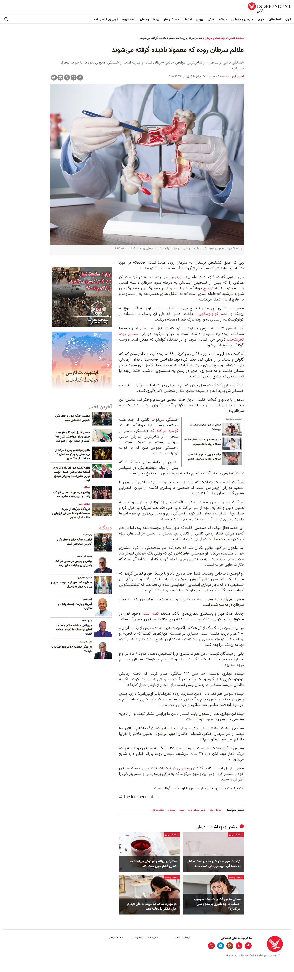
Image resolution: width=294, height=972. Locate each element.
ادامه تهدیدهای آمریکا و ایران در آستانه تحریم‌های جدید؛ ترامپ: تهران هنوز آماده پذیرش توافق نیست (71, 474)
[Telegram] (220, 945)
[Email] (60, 78)
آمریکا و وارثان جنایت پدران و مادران (75, 606)
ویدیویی (175, 277)
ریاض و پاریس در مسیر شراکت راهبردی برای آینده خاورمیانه (71, 494)
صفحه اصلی (236, 38)
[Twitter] (67, 78)
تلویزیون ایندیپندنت (106, 19)
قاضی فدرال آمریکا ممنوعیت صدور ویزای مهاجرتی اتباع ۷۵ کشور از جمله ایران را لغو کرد (72, 436)
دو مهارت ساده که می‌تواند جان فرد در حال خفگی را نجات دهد (152, 906)
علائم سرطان (158, 810)
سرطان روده (215, 810)
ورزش (199, 19)
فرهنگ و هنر (171, 19)
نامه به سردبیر (116, 937)
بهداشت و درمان (149, 19)
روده (182, 810)
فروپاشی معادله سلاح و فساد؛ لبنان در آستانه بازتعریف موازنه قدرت (74, 629)
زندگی (211, 19)
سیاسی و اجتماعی (242, 19)
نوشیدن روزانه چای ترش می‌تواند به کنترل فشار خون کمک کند (153, 864)
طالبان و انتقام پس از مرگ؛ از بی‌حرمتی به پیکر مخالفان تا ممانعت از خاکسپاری (72, 454)
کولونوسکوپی (207, 314)
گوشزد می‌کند (166, 431)
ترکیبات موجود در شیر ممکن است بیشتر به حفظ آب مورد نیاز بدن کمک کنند (214, 864)
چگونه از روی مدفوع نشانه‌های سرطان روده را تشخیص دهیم (204, 456)
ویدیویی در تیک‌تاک (174, 768)
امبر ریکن (237, 76)
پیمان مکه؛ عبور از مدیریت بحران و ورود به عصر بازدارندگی (71, 584)
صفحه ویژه (128, 19)
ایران (288, 19)
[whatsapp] (211, 945)
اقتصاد (188, 19)
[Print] (54, 78)
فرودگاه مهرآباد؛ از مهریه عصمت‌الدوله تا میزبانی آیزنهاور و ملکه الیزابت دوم (71, 513)
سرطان (171, 810)
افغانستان (275, 19)
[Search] (6, 19)
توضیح (208, 288)
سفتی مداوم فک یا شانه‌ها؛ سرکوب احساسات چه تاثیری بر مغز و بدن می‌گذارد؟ (217, 904)
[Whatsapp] (74, 78)
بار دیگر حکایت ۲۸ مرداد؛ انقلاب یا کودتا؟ (71, 648)
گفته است (151, 613)
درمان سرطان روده (196, 810)
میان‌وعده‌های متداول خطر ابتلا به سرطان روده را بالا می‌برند (202, 442)
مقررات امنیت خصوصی (145, 937)
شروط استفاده (183, 937)
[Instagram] (229, 945)
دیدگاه (223, 19)
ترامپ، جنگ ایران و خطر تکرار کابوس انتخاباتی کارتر (72, 417)
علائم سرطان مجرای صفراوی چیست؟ (205, 427)
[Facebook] (80, 78)
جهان (261, 19)
